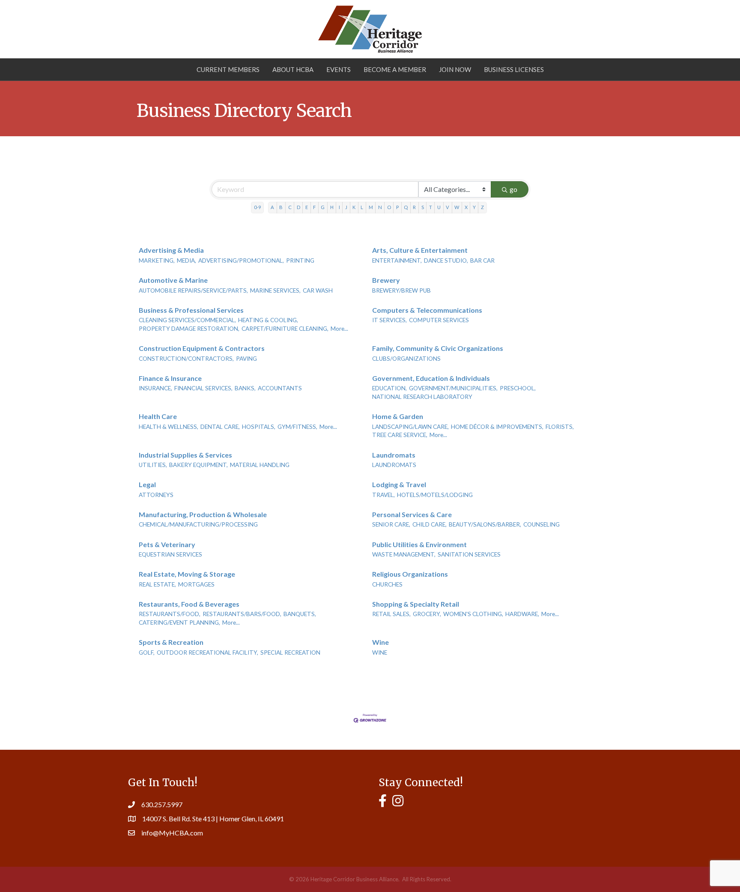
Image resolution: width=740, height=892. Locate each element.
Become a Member (395, 69)
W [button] (456, 207)
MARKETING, (157, 260)
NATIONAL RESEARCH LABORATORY (422, 396)
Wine (380, 642)
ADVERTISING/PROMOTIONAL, (241, 260)
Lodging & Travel (399, 484)
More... (339, 328)
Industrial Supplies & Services (185, 455)
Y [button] (474, 207)
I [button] (339, 207)
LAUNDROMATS (394, 464)
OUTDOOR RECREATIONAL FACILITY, (207, 652)
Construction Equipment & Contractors (202, 348)
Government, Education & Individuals (431, 378)
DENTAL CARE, (220, 426)
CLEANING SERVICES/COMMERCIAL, (187, 320)
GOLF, (147, 652)
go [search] (513, 189)
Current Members (228, 69)
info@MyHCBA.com (172, 833)
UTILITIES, (153, 464)
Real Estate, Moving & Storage (187, 574)
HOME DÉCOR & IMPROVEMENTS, (497, 426)
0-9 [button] (257, 207)
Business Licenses (514, 69)
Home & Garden (397, 416)
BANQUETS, (299, 614)
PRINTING (300, 260)
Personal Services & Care (412, 514)
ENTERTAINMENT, (397, 260)
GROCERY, (427, 614)
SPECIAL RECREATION (290, 652)
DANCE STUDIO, (446, 260)
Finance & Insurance (170, 378)
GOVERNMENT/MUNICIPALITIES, (453, 388)
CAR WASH (318, 290)
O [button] (389, 207)
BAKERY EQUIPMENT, (198, 464)
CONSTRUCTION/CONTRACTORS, (186, 358)
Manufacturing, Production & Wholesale (203, 514)
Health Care (158, 416)
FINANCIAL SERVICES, (203, 388)
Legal (147, 484)
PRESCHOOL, (518, 388)
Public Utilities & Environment (419, 544)
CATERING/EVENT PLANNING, (179, 622)
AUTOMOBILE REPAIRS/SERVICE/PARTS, (193, 290)
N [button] (380, 207)
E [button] (306, 207)
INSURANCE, (155, 388)
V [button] (447, 207)
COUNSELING (541, 524)
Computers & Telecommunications (427, 310)
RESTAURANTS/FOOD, (169, 614)
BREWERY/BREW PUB (401, 290)
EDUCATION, (389, 388)
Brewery (386, 280)
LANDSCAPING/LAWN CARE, (410, 426)
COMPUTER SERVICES (439, 320)
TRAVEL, (383, 494)
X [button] (466, 207)
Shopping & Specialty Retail (415, 604)
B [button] (281, 207)
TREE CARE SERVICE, (399, 434)
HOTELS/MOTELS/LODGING (435, 494)
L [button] (362, 207)
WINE (379, 652)
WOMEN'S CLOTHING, (473, 614)
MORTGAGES (196, 584)
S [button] (422, 207)
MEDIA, (186, 260)
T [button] (430, 207)
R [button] (414, 207)
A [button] (272, 207)
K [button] (353, 207)
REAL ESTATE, (157, 584)
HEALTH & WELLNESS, (168, 426)
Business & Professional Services (191, 310)
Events (338, 69)
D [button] (298, 207)
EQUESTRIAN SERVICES (170, 554)
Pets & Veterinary (167, 544)
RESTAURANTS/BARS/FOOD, (242, 614)
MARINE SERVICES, (275, 290)
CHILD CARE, (429, 524)
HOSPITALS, (258, 426)
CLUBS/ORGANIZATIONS (406, 358)
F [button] (314, 207)
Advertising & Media (171, 250)
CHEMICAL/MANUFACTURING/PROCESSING (198, 524)
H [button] (332, 207)
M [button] (371, 207)
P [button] (397, 207)
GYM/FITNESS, (297, 426)
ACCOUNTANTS (280, 388)
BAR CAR (482, 260)
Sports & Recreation (171, 642)
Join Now (455, 69)
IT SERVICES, (389, 320)
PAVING (246, 358)
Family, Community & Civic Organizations (437, 348)
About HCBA (292, 69)
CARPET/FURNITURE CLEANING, (285, 328)
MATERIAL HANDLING (259, 464)
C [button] (290, 207)
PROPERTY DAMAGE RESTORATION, (189, 328)
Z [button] (482, 207)
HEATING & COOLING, (268, 320)
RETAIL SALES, (391, 614)
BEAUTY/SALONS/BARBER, (485, 524)
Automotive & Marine (173, 280)
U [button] (439, 207)
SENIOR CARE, (391, 524)
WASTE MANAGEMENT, (404, 554)
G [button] (323, 207)
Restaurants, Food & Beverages (189, 604)
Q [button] (406, 207)
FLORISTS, (560, 426)
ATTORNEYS (156, 494)
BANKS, (245, 388)
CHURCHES (387, 584)
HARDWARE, (522, 614)
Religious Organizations (410, 574)
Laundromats (393, 455)
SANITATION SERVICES (469, 554)
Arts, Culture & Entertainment (420, 250)
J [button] (346, 207)
